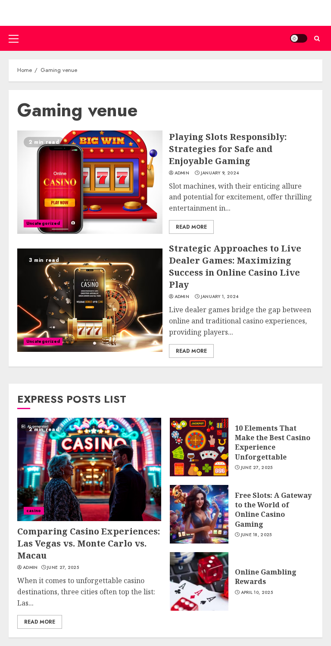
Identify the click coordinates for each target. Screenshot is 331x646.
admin (182, 173)
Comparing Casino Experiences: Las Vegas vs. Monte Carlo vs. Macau (88, 543)
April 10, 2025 (257, 593)
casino (33, 510)
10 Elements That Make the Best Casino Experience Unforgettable (272, 442)
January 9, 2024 (220, 173)
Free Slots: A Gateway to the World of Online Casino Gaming (273, 510)
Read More (191, 227)
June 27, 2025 (63, 568)
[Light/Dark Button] (298, 38)
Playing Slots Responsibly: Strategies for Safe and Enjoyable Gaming (228, 149)
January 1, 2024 (220, 297)
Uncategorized (43, 223)
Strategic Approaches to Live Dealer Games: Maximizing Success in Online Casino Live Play (235, 266)
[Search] (317, 38)
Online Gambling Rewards (266, 576)
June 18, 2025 (256, 535)
